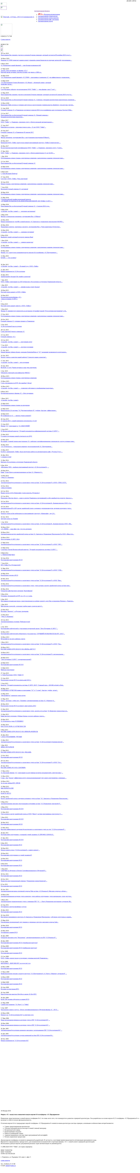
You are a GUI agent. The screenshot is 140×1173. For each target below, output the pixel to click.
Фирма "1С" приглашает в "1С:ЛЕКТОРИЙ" (15, 426)
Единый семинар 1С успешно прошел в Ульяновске (17, 321)
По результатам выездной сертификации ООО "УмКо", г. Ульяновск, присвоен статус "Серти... (32, 148)
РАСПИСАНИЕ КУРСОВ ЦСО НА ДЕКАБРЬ (16, 752)
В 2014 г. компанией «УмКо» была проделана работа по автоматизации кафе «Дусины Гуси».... (32, 451)
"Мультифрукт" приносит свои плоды (13, 695)
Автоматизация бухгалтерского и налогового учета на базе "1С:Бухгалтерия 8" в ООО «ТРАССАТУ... (34, 482)
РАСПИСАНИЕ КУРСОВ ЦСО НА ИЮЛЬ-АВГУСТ (18, 649)
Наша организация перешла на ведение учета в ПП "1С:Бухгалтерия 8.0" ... (25, 1020)
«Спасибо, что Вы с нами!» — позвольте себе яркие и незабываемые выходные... (27, 388)
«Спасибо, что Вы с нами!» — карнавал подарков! (17, 232)
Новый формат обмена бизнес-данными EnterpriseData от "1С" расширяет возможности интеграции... (34, 352)
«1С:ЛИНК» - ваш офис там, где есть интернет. (16, 529)
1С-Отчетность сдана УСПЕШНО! (12, 721)
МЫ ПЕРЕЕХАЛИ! (7, 788)
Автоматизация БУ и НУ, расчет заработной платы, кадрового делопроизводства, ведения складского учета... (36, 508)
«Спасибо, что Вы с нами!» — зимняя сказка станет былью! (20, 287)
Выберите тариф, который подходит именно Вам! (17, 237)
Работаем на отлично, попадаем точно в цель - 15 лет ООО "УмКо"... (23, 127)
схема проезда (5, 1160)
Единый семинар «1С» (8, 336)
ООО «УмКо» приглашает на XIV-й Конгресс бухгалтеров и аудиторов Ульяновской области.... (32, 282)
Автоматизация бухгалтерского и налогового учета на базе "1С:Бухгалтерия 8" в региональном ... (32, 654)
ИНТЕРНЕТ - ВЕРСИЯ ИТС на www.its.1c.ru (15, 963)
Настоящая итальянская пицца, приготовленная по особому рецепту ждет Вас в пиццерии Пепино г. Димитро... (37, 601)
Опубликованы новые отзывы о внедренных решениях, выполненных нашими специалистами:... (32, 158)
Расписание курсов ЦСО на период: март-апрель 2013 (18, 706)
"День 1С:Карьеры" (7, 616)
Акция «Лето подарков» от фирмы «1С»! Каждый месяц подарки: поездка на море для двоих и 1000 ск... (21, 71)
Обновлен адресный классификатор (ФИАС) (15, 373)
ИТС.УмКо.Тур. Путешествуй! (11, 565)
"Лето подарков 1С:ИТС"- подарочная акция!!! (16, 659)
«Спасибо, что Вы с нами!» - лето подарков (15, 362)
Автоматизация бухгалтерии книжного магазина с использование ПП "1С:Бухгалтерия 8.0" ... (31, 1030)
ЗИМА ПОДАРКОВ (7, 747)
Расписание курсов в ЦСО (9, 575)
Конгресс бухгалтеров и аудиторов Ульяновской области (19, 462)
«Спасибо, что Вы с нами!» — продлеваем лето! (16, 342)
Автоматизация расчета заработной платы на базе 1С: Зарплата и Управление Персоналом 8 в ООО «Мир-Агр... (37, 534)
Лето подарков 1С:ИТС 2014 (10, 539)
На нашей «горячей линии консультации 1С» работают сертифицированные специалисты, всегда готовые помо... (38, 441)
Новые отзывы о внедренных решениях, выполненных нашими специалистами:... (27, 184)
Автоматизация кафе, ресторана (48, 19)
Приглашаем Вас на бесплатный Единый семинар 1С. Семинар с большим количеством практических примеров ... (38, 100)
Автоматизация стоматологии (48, 16)
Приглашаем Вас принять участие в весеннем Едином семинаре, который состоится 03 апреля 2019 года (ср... (36, 94)
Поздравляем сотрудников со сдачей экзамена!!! (16, 855)
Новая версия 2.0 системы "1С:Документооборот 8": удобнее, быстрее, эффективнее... (29, 410)
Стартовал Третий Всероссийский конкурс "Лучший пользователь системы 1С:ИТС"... (29, 549)
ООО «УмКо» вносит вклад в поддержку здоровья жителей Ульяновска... (24, 958)
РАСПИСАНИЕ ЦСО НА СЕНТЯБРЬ (13, 767)
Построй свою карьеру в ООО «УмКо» (13, 292)
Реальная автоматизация (52, 14)
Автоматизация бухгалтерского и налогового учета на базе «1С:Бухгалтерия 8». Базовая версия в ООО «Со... (36, 503)
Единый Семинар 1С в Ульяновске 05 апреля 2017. (17, 132)
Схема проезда (5, 39)
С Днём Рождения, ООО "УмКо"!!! (12, 675)
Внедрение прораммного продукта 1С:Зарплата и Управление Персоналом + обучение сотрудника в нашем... (36, 917)
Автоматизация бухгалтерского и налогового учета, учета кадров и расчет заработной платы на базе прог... (35, 585)
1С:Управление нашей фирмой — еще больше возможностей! (21, 65)
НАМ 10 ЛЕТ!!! (6, 793)
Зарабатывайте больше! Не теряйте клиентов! (15, 276)
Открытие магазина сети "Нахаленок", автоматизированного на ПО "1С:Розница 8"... (29, 937)
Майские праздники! (7, 670)
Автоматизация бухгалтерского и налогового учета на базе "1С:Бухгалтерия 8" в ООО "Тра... (31, 644)
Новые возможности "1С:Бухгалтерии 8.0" (15, 1040)
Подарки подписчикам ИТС (10, 989)
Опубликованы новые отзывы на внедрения (15, 405)
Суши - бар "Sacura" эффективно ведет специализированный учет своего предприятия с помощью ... (33, 778)
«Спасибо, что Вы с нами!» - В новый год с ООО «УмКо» (19, 266)
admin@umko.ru (11, 1165)
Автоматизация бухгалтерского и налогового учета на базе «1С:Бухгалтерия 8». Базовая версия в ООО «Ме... (36, 524)
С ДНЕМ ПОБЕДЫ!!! (8, 555)
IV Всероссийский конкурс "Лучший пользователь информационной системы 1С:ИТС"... (30, 431)
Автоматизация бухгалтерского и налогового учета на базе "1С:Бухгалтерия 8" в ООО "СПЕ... (31, 570)
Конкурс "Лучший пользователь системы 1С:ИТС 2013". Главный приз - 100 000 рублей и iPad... (32, 685)
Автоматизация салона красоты (48, 18)
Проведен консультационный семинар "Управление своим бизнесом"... (24, 881)
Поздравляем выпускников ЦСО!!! (12, 664)
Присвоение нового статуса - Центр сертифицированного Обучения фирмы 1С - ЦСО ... (30, 1009)
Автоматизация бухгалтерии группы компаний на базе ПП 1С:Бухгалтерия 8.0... (27, 1035)
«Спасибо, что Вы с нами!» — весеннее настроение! (18, 211)
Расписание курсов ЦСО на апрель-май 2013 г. (16, 680)
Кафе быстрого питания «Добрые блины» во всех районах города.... (23, 716)
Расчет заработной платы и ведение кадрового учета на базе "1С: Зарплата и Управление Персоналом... (34, 798)
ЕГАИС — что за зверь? (8, 257)
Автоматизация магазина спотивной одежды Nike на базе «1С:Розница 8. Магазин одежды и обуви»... (34, 891)
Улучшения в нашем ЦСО (9, 932)
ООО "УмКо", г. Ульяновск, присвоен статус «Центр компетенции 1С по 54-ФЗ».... (28, 153)
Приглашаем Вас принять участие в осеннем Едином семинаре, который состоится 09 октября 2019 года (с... (36, 55)
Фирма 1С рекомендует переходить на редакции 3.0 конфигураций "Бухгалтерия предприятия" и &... (34, 311)
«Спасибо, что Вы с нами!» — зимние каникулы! (17, 242)
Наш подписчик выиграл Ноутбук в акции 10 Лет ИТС (19, 994)
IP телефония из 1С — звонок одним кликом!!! (16, 415)
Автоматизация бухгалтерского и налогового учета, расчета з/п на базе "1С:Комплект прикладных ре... (34, 711)
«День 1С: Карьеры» (7, 477)
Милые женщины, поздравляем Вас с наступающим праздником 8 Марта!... (25, 137)
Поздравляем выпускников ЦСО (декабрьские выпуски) (19, 943)
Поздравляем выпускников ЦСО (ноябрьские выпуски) (19, 948)
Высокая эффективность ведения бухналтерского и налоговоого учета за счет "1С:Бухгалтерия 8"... (33, 829)
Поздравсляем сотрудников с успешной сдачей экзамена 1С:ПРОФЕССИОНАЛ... (27, 834)
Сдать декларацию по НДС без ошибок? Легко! (16, 383)
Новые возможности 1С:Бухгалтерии (13, 271)
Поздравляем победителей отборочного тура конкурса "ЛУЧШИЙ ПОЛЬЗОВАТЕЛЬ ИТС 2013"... (33, 633)
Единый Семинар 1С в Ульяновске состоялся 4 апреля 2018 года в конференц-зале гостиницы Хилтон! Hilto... (36, 110)
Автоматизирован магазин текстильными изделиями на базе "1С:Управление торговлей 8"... (31, 803)
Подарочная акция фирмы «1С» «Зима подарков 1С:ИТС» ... (11, 298)
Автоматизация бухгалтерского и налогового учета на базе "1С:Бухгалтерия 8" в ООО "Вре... (31, 580)
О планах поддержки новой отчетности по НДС (16, 436)
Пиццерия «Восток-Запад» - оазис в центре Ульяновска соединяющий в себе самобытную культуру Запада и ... (37, 498)
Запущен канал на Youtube (9, 518)
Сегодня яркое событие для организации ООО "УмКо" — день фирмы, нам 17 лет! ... (28, 89)
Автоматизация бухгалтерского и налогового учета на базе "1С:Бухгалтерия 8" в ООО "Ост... (31, 762)
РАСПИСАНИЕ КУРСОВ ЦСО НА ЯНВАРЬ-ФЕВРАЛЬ (19, 731)
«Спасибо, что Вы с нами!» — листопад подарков (17, 347)
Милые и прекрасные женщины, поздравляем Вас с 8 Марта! (20, 216)
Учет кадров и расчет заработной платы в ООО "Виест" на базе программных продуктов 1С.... (32, 814)
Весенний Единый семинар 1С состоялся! (14, 189)
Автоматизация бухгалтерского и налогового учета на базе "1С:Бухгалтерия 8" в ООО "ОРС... (31, 544)
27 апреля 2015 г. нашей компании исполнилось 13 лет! (19, 421)
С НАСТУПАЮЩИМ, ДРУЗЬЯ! (11, 736)
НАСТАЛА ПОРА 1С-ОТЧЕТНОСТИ (13, 726)
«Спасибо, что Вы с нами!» (10, 400)
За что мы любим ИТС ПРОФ (10, 783)
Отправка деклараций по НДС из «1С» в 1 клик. (16, 596)
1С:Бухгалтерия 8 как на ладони (11, 326)
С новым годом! (6, 457)
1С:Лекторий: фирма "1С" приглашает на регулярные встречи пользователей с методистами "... (32, 773)
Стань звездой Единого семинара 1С (13, 331)
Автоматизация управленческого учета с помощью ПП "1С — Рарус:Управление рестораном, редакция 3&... (36, 901)
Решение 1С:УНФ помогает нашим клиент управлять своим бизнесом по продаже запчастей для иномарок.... (36, 60)
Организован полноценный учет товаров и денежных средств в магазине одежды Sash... (29, 922)
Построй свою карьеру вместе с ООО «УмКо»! (16, 306)
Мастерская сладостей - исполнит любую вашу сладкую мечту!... (22, 606)
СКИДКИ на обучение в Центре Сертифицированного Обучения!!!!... (23, 870)
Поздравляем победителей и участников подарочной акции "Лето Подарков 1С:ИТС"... (29, 628)
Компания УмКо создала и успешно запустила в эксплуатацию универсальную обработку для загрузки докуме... (37, 105)
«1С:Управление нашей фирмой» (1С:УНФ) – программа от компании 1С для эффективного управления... (35, 77)
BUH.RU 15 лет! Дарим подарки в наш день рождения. (19, 367)
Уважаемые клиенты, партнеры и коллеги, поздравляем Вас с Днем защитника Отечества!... (31, 227)
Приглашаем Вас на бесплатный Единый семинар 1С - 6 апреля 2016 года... (25, 206)
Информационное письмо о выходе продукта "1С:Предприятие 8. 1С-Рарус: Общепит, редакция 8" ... (34, 973)
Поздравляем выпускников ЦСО (11, 845)
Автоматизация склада (45, 21)
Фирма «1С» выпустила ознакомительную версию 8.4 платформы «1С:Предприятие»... (29, 252)
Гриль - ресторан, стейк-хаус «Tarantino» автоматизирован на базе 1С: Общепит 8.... (28, 700)
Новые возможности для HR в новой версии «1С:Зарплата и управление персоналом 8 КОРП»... (32, 221)
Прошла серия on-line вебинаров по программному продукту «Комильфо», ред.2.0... (28, 513)
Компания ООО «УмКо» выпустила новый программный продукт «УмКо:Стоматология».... (31, 142)
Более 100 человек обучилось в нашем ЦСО (15, 999)
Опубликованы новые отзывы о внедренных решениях (19, 378)
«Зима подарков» (6, 488)
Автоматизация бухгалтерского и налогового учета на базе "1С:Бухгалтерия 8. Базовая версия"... (32, 742)
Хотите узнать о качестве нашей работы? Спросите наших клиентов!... (24, 357)
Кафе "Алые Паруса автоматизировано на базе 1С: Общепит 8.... (22, 472)
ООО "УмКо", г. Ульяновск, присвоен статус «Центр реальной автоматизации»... (27, 122)
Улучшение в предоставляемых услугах (13, 906)
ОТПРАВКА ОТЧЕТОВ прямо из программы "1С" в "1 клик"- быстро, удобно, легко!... (29, 690)
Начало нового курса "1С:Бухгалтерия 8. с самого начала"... (20, 850)
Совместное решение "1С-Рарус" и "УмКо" (15, 1004)
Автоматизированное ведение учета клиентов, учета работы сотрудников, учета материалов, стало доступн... (36, 896)
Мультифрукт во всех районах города (13, 639)
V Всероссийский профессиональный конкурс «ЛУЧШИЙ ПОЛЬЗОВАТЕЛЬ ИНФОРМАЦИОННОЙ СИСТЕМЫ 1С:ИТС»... (27, 200)
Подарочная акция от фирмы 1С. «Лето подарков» (17, 393)
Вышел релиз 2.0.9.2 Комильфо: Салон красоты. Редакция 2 (20, 493)
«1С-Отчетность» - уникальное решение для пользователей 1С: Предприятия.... (26, 446)
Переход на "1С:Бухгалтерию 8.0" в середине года (17, 1015)
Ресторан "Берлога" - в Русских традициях (14, 611)
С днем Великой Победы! (9, 173)
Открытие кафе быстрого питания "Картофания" (17, 591)
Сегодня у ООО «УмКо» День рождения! (14, 179)
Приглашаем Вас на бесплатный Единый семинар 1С (18, 163)
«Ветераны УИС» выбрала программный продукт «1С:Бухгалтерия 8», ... (25, 467)
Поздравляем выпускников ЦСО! (12, 560)
